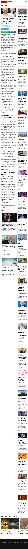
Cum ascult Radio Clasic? (6, 542)
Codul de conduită (18, 542)
